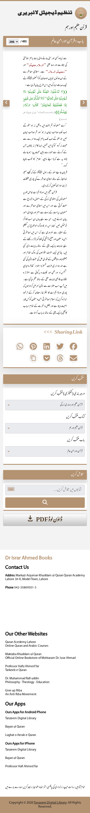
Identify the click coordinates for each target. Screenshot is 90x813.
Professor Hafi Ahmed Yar (21, 766)
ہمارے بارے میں (13, 787)
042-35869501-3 (25, 587)
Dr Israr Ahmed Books (28, 558)
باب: (79, 41)
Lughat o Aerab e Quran (20, 735)
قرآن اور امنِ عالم (63, 41)
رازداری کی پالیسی (54, 787)
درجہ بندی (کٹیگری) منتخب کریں (68, 394)
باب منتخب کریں (76, 440)
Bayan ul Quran (15, 726)
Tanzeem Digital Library (20, 718)
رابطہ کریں (27, 787)
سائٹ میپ (68, 787)
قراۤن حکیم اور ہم (76, 28)
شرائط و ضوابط (39, 787)
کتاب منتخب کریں (75, 417)
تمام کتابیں (80, 787)
